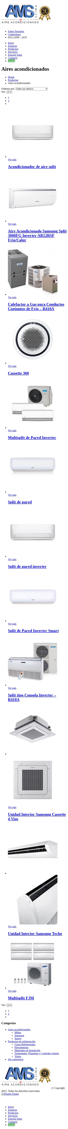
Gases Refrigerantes (25, 1044)
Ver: (3, 91)
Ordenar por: (8, 88)
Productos (13, 49)
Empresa (12, 46)
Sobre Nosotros (16, 31)
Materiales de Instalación (27, 1050)
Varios (18, 1056)
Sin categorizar (15, 1059)
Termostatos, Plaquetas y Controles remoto (37, 1053)
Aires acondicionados (19, 1029)
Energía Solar (15, 54)
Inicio (11, 43)
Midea (18, 1032)
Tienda (11, 60)
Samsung (19, 1035)
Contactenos (14, 34)
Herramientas (21, 1047)
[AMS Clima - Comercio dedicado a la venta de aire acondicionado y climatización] (26, 25)
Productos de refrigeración (21, 1041)
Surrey (18, 1038)
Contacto (12, 57)
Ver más (12, 159)
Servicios (12, 52)
